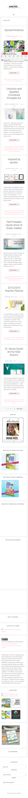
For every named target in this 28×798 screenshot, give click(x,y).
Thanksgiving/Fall (17, 279)
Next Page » (20, 409)
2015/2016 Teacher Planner (14, 289)
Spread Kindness (14, 30)
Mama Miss (14, 6)
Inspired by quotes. (14, 161)
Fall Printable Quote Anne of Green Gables (14, 225)
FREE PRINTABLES (9, 148)
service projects (18, 80)
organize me (9, 339)
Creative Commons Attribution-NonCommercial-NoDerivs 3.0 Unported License (12, 645)
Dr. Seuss (18, 399)
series (14, 403)
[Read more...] (15, 73)
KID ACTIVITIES (20, 79)
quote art (12, 80)
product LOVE (13, 151)
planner (13, 339)
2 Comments (20, 361)
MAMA (10, 149)
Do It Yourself (18, 146)
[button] (14, 14)
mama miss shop (16, 149)
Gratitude (15, 79)
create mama (6, 146)
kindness (8, 80)
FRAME (5, 79)
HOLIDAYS (18, 278)
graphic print (10, 79)
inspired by (6, 149)
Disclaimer (18, 793)
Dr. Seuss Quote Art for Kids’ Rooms (14, 351)
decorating (12, 146)
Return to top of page (11, 793)
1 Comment (21, 296)
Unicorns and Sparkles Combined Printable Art (14, 93)
